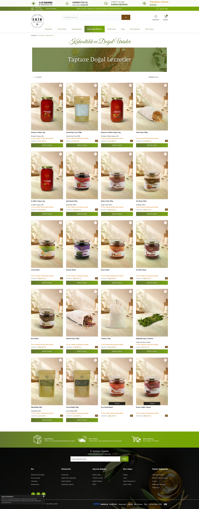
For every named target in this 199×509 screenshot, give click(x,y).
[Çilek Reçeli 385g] (82, 175)
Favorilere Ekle (60, 85)
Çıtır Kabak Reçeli (107, 407)
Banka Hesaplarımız (129, 481)
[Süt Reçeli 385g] (152, 175)
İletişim (125, 475)
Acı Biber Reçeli (141, 270)
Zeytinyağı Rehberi (94, 29)
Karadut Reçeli (71, 270)
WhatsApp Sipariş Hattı (46, 9)
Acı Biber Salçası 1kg (38, 201)
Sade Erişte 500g (141, 132)
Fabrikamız (34, 481)
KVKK (94, 484)
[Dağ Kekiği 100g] (47, 381)
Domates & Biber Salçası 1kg (111, 132)
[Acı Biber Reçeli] (152, 244)
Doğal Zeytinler (66, 481)
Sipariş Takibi (127, 484)
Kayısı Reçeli (105, 270)
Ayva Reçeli (34, 338)
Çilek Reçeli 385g (71, 201)
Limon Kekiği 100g (72, 407)
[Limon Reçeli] (47, 244)
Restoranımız (135, 29)
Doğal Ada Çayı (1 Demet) (144, 338)
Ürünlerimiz (62, 29)
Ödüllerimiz (111, 29)
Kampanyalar (77, 29)
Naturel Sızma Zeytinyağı (160, 478)
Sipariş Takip (164, 9)
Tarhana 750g (105, 338)
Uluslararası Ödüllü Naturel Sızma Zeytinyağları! (99, 9)
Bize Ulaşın (150, 29)
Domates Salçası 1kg (38, 132)
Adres (125, 478)
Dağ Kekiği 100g (36, 407)
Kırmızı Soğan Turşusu (143, 407)
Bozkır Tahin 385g (107, 201)
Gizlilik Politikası (97, 481)
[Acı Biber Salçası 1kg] (47, 175)
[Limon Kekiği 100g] (82, 381)
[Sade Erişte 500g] (152, 107)
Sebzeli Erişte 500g (72, 338)
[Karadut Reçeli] (82, 244)
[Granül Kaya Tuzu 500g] (82, 107)
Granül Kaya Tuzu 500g (74, 132)
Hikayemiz (48, 29)
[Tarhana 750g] (117, 313)
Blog (123, 29)
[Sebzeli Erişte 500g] (82, 313)
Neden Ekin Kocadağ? (37, 475)
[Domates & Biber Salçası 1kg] (117, 107)
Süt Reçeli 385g (141, 201)
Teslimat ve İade (97, 478)
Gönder (124, 459)
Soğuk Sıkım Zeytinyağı (68, 478)
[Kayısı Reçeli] (117, 244)
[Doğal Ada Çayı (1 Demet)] (152, 313)
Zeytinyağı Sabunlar (67, 484)
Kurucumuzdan (35, 478)
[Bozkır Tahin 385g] (117, 175)
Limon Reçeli (35, 270)
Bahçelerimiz (35, 484)
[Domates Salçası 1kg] (47, 107)
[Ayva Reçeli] (47, 313)
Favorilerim (156, 20)
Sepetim (154, 481)
